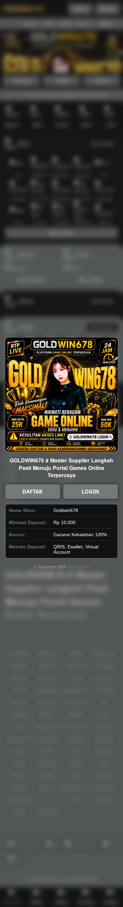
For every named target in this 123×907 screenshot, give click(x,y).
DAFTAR (32, 491)
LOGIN (90, 491)
